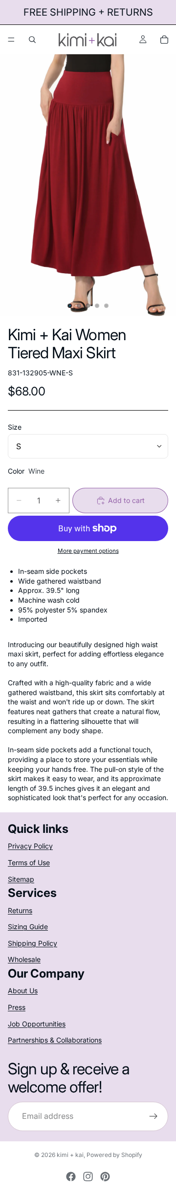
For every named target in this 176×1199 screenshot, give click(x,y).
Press (16, 1007)
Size (15, 427)
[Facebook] (71, 1176)
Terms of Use (29, 862)
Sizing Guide (28, 926)
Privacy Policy (30, 846)
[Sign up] (153, 1116)
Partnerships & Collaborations (55, 1040)
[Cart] (164, 39)
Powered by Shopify (114, 1154)
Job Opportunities (37, 1023)
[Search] (32, 39)
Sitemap (21, 879)
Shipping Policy (32, 943)
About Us (23, 990)
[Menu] (11, 39)
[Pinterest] (105, 1176)
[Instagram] (88, 1176)
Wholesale (24, 959)
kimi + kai (70, 1154)
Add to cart (126, 500)
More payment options (88, 550)
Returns (20, 910)
